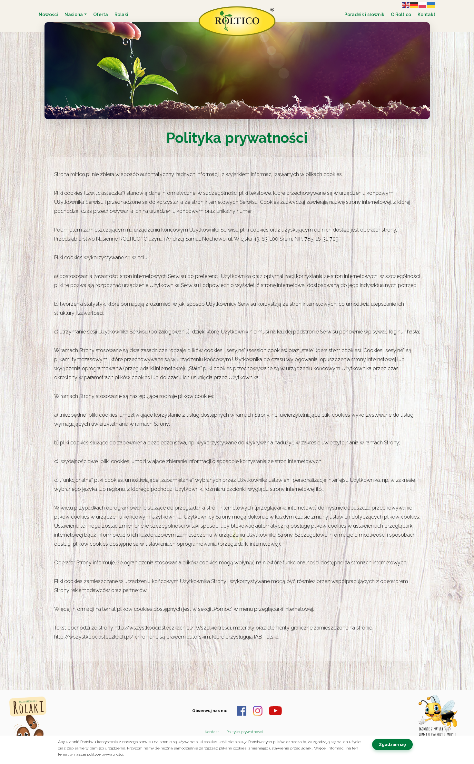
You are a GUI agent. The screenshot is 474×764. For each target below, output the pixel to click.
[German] (414, 4)
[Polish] (423, 4)
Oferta (100, 14)
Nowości (48, 14)
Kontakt (426, 14)
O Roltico (401, 14)
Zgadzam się (392, 744)
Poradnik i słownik (364, 14)
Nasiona (73, 14)
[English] (406, 4)
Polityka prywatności (244, 731)
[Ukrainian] (431, 4)
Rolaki (121, 14)
